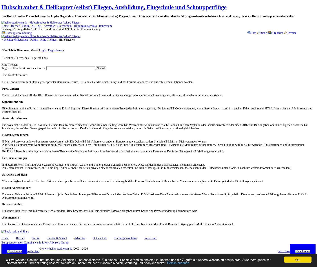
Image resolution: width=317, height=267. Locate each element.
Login (42, 50)
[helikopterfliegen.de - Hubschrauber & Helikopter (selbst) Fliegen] (40, 22)
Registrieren (55, 50)
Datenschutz (64, 25)
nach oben (33, 251)
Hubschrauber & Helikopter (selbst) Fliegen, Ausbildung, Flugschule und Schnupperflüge (114, 7)
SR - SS (36, 25)
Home (5, 25)
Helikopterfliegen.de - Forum (21, 39)
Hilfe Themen (48, 39)
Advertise (49, 25)
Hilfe (253, 32)
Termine (291, 32)
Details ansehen (178, 262)
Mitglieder (277, 32)
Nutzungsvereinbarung (18, 33)
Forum (26, 25)
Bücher (15, 25)
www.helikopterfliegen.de (57, 248)
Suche (263, 32)
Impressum (105, 25)
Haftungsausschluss (85, 25)
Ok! (297, 259)
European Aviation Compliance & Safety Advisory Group (34, 242)
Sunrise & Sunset (57, 238)
